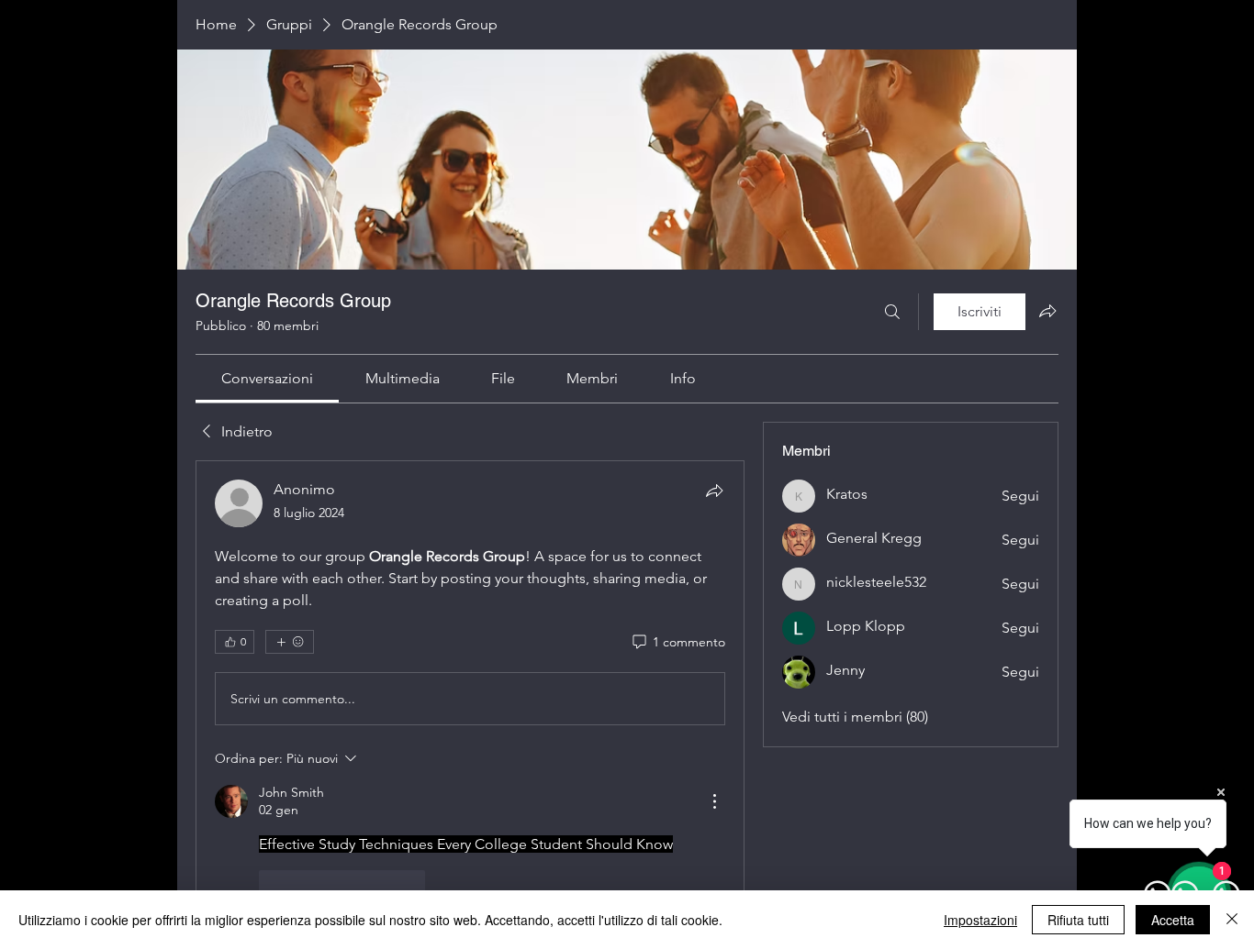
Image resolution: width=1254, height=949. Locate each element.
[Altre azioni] (714, 801)
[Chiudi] (1232, 919)
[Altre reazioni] (289, 642)
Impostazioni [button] (980, 919)
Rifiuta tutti (1078, 919)
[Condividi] (714, 491)
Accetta (1172, 919)
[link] (267, 378)
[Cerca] (892, 311)
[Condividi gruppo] (1047, 311)
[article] (470, 685)
